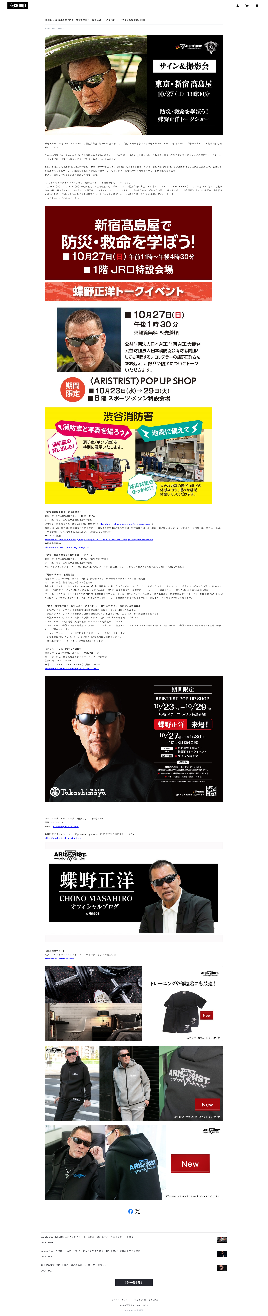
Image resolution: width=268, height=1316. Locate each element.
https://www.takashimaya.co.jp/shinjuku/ (67, 547)
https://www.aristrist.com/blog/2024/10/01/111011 (72, 668)
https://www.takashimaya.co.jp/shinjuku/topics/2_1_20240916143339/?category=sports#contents (99, 539)
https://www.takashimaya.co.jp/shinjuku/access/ (125, 524)
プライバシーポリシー (120, 1300)
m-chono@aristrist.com (66, 826)
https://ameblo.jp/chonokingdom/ (63, 838)
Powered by (131, 1310)
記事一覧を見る (134, 1282)
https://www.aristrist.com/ (59, 958)
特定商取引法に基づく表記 (146, 1300)
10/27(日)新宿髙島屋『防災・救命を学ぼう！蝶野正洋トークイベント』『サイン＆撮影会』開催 (95, 20)
